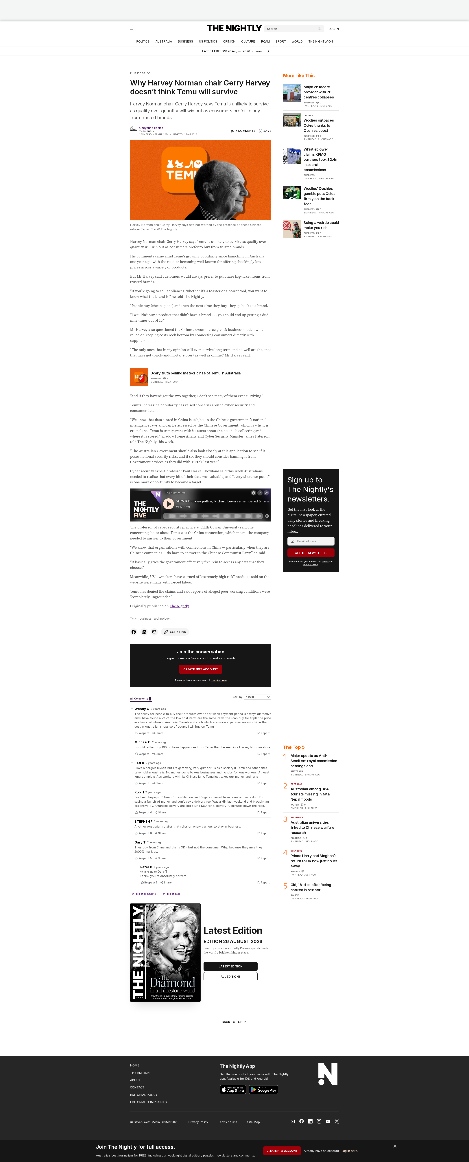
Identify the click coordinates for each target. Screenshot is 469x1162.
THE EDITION (140, 1073)
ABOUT (135, 1080)
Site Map (253, 1122)
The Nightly (179, 606)
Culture (248, 41)
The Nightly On (321, 41)
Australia (164, 41)
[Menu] (131, 29)
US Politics (208, 41)
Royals (295, 871)
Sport (281, 41)
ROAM (265, 41)
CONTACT (137, 1087)
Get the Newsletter (311, 553)
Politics (143, 41)
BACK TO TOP (232, 1022)
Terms (325, 561)
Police (295, 895)
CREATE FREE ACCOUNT (200, 669)
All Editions (231, 976)
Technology (162, 618)
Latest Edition (231, 966)
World (297, 41)
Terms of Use (227, 1122)
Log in (334, 28)
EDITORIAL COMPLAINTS (148, 1102)
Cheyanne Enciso (151, 128)
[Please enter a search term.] (319, 28)
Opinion (229, 41)
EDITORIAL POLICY (144, 1095)
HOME (134, 1065)
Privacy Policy (310, 564)
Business (185, 41)
